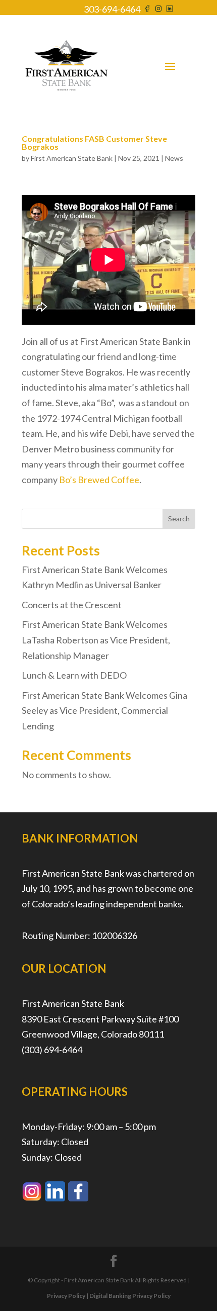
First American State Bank (72, 158)
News (174, 158)
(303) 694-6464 (52, 1049)
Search (179, 518)
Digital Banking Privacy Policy (130, 1295)
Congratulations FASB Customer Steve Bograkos (94, 142)
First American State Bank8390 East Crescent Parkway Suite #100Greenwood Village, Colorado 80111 (100, 1019)
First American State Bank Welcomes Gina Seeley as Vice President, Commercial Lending (104, 710)
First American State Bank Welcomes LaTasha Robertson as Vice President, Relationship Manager (96, 640)
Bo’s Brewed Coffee (99, 479)
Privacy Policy (66, 1295)
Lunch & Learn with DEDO (74, 675)
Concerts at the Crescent (72, 604)
